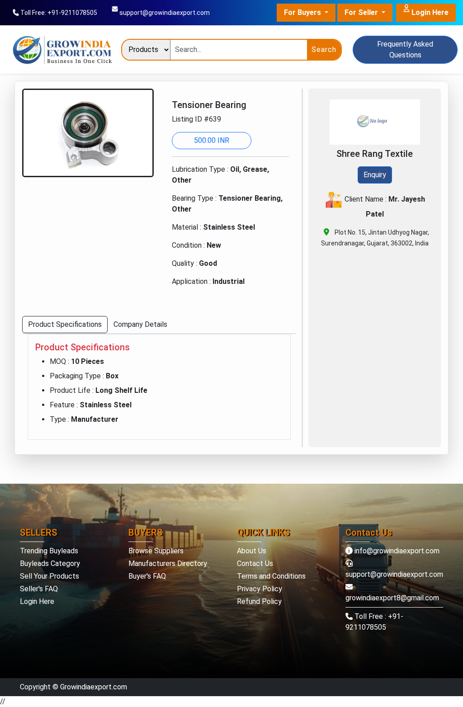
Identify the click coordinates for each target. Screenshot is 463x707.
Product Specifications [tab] (65, 324)
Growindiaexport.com (93, 687)
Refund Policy (259, 601)
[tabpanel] (159, 387)
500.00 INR (211, 140)
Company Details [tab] (140, 324)
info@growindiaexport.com (396, 551)
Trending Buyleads (49, 551)
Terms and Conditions (271, 576)
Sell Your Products (49, 576)
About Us (251, 551)
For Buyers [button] (303, 12)
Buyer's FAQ (147, 576)
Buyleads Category (50, 563)
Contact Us (255, 563)
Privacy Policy (259, 588)
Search (324, 49)
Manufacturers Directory (167, 563)
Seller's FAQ (39, 588)
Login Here (429, 12)
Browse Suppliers (156, 551)
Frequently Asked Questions (405, 49)
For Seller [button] (362, 12)
